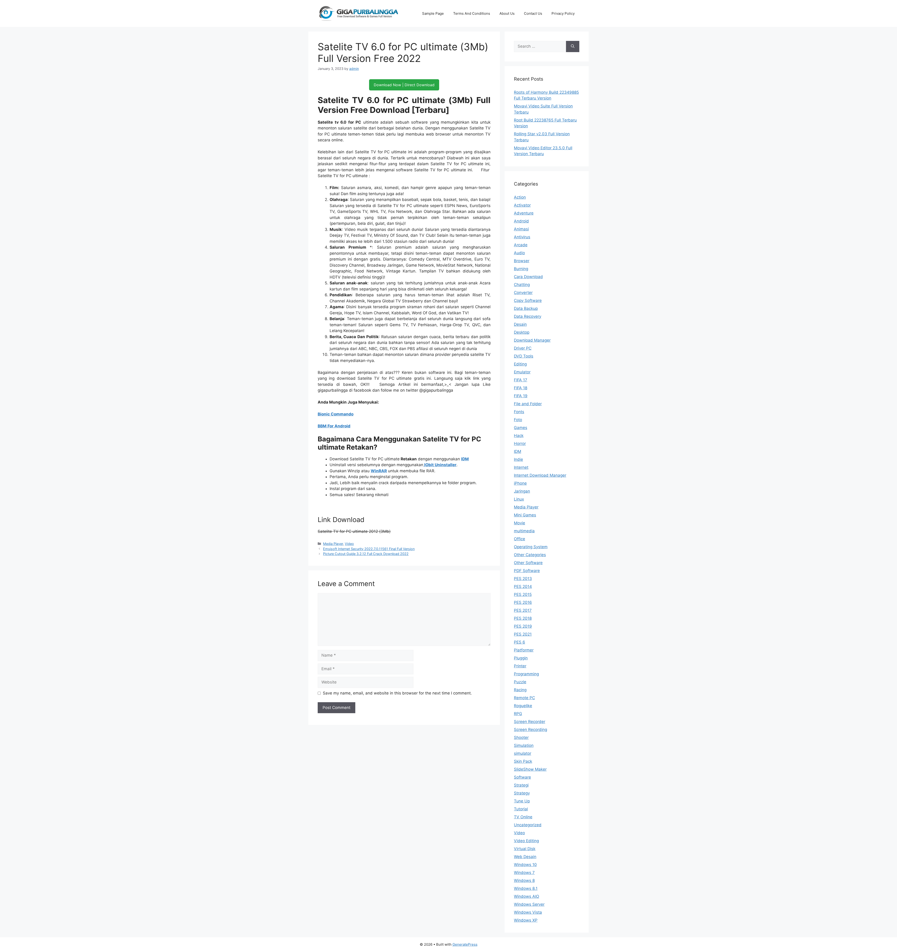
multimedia (524, 531)
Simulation (524, 745)
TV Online (523, 817)
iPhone (520, 483)
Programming (526, 674)
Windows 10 (525, 864)
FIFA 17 (520, 380)
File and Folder (528, 403)
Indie (518, 459)
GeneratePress (464, 944)
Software (522, 777)
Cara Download (528, 276)
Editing (520, 364)
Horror (520, 443)
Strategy (522, 793)
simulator (522, 753)
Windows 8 (524, 880)
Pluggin (521, 658)
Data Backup (526, 308)
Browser (521, 260)
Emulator (522, 372)
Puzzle (520, 682)
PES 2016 (523, 602)
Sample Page (433, 13)
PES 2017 (523, 610)
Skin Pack (523, 761)
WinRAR (379, 471)
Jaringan (522, 491)
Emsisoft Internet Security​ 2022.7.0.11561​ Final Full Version (369, 549)
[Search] (572, 46)
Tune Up (522, 801)
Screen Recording (530, 729)
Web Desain (525, 856)
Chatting (522, 284)
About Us (507, 13)
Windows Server (529, 904)
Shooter (521, 737)
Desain (520, 324)
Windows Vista (528, 912)
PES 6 (519, 642)
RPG (518, 713)
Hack (518, 435)
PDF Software (527, 570)
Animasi (521, 229)
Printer (520, 666)
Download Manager (532, 340)
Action (520, 197)
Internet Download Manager (540, 475)
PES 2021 (523, 634)
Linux (519, 499)
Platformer (524, 650)
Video (349, 544)
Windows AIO (526, 896)
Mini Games (525, 515)
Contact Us (533, 13)
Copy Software (528, 300)
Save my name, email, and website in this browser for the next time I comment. (397, 693)
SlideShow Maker (530, 769)
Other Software (528, 562)
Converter (523, 292)
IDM (465, 459)
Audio (519, 253)
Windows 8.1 (525, 888)
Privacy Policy (563, 13)
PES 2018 (523, 618)
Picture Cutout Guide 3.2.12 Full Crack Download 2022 (366, 554)
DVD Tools (523, 356)
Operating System (531, 546)
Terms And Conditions (471, 13)
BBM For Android (334, 426)
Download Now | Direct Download (404, 84)
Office (519, 539)
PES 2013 (523, 578)
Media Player (333, 544)
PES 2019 (523, 626)
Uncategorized (527, 825)
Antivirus (522, 237)
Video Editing (526, 840)
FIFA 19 (520, 396)
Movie (519, 523)
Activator (522, 205)
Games (520, 427)
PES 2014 (523, 586)
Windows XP (525, 920)
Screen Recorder (529, 721)
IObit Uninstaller (439, 464)
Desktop (521, 332)
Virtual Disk (524, 848)
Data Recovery (527, 316)
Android (521, 221)
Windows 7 (524, 872)
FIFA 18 (520, 388)
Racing (520, 689)
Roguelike (523, 705)
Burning (521, 268)
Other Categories (530, 554)
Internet (521, 467)
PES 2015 (523, 594)
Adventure (524, 213)
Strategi (521, 785)
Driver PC (522, 348)
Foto (518, 419)
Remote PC (524, 697)
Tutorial (521, 809)
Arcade (520, 245)
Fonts (519, 411)
